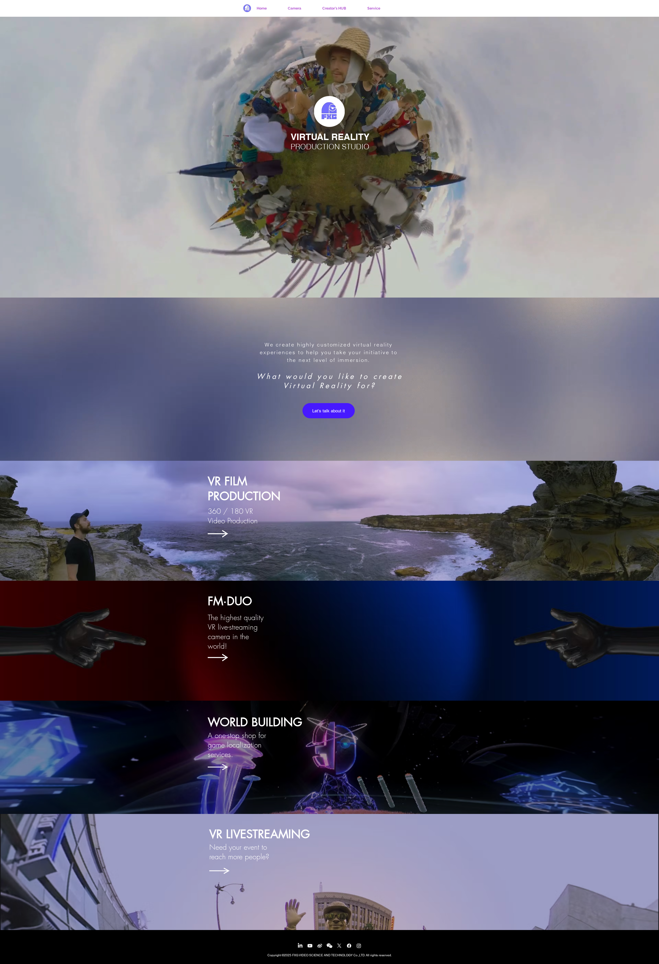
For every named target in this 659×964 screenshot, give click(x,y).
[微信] (329, 946)
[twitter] (339, 946)
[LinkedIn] (300, 946)
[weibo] (320, 946)
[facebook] (349, 946)
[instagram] (359, 946)
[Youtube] (310, 946)
